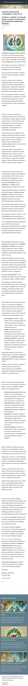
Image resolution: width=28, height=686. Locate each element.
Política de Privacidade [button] (7, 680)
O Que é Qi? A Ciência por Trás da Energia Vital (11, 663)
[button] (2, 28)
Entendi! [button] (5, 683)
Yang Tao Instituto (8, 539)
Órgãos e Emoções (6, 578)
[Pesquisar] (26, 2)
